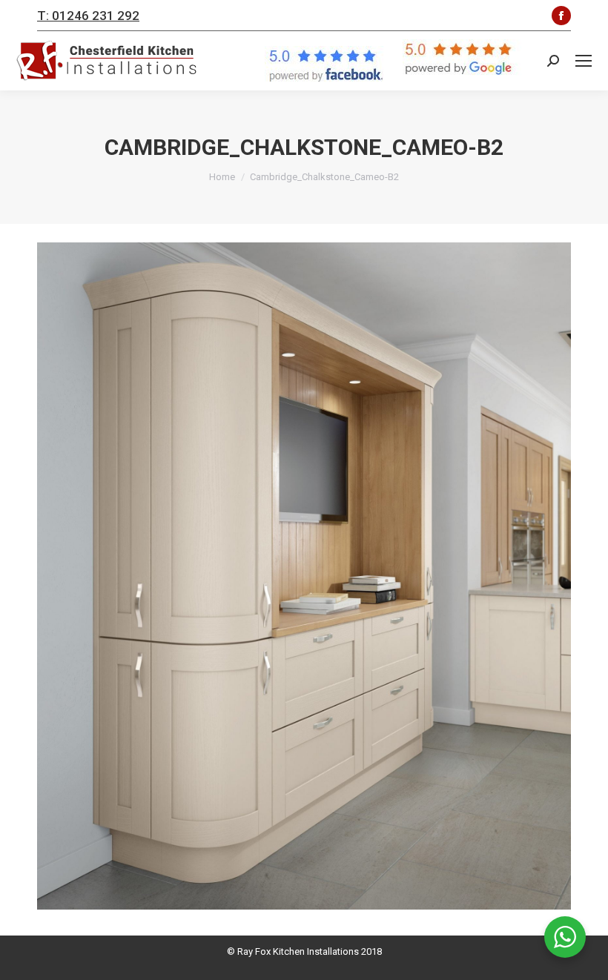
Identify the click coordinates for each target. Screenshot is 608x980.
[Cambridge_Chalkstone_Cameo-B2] (304, 576)
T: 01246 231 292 (88, 15)
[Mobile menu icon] (583, 60)
